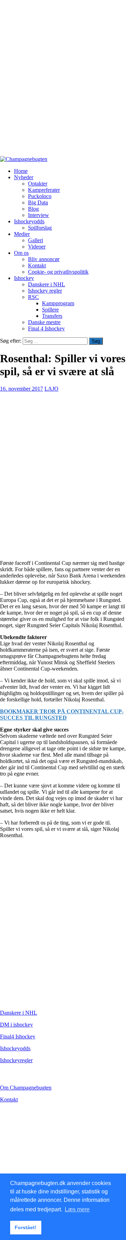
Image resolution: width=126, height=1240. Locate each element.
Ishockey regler (45, 291)
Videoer (37, 247)
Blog (33, 209)
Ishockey (24, 278)
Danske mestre (44, 322)
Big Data (38, 202)
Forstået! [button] (25, 1227)
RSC (33, 297)
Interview (38, 215)
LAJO (51, 389)
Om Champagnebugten (25, 1088)
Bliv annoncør (43, 259)
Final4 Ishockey (17, 1036)
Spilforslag (40, 228)
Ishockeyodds (29, 221)
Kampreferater (44, 190)
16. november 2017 (21, 389)
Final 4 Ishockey (46, 328)
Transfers (52, 316)
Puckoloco (39, 196)
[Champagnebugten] (23, 159)
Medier (22, 234)
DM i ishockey (16, 1025)
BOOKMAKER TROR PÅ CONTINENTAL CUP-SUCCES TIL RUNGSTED (62, 714)
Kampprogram (58, 303)
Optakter (37, 184)
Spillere (50, 310)
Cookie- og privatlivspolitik (58, 272)
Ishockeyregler (16, 1060)
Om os (21, 253)
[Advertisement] (63, 81)
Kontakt (37, 265)
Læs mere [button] (77, 1209)
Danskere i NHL (46, 284)
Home (21, 171)
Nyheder (23, 177)
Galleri (35, 240)
